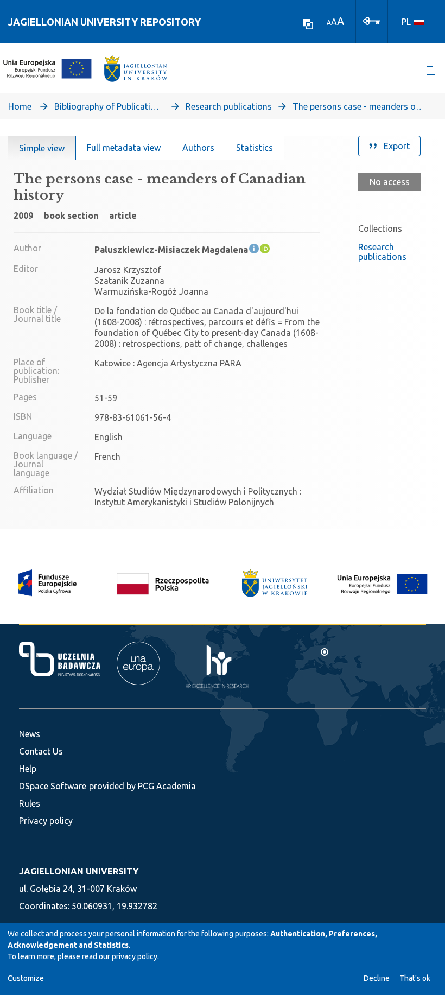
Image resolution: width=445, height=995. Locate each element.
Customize (26, 978)
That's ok (414, 978)
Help (27, 769)
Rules (29, 803)
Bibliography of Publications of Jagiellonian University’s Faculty (108, 106)
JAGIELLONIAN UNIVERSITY (78, 871)
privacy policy (134, 956)
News (29, 734)
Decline (377, 978)
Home (19, 106)
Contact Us (41, 751)
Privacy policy (46, 821)
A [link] (329, 22)
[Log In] (371, 20)
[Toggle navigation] (432, 71)
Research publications (229, 106)
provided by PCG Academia (142, 786)
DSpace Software (52, 786)
